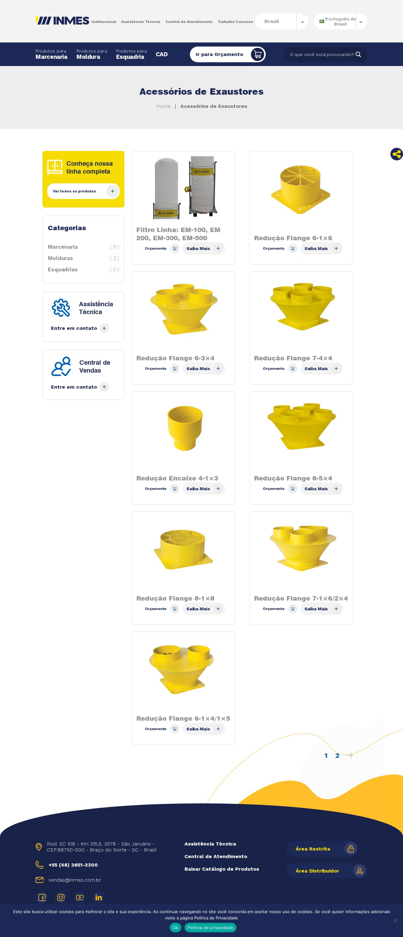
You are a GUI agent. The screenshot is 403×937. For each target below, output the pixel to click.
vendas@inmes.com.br (74, 880)
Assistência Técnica (140, 21)
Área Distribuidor (317, 871)
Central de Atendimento (189, 21)
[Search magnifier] (358, 54)
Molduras (83, 258)
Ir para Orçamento (219, 54)
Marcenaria (51, 54)
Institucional (103, 21)
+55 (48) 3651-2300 (73, 865)
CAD (162, 54)
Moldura (92, 54)
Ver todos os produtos (74, 191)
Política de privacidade (210, 927)
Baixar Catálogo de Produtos (221, 869)
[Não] (395, 920)
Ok (176, 927)
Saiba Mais (198, 248)
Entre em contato (74, 328)
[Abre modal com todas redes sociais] (396, 154)
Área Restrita (313, 849)
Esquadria (131, 54)
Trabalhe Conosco (235, 21)
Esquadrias (83, 269)
